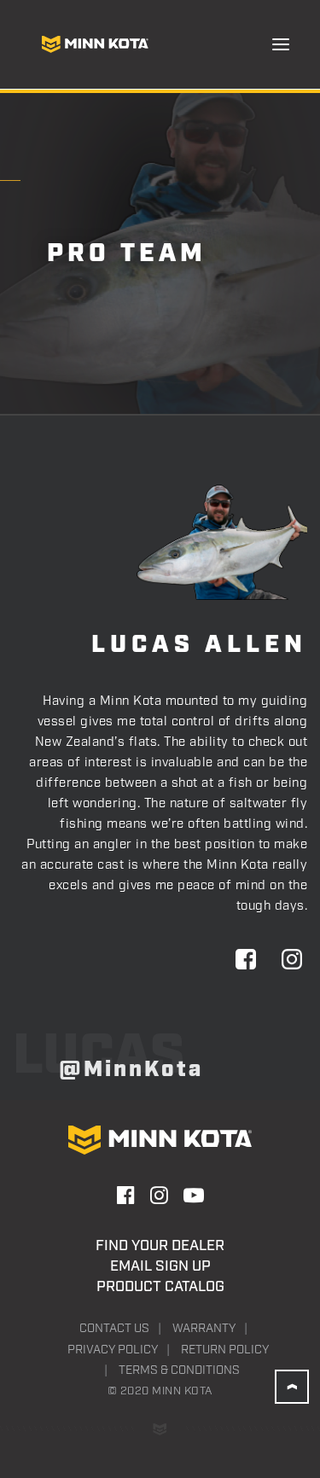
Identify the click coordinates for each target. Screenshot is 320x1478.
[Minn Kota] (95, 44)
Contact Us (114, 1328)
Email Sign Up (160, 1266)
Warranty (204, 1328)
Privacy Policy (112, 1350)
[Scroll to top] (292, 1387)
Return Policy (225, 1350)
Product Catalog (160, 1286)
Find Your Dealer (160, 1246)
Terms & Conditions (179, 1370)
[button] (280, 44)
